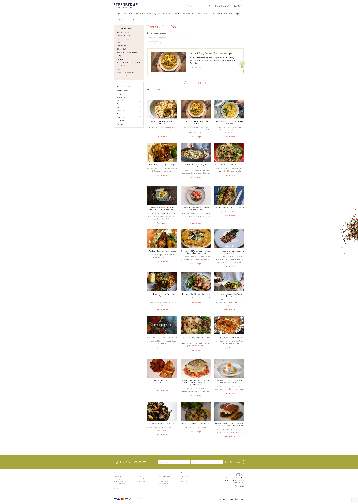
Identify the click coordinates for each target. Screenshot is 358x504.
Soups (119, 69)
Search (154, 43)
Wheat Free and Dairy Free (125, 76)
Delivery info (184, 479)
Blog (230, 14)
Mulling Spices (202, 14)
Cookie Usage (162, 486)
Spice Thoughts (118, 476)
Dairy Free (120, 124)
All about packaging (120, 481)
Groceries (177, 14)
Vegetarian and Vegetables (125, 72)
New (130, 14)
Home (116, 20)
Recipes (237, 14)
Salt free (119, 107)
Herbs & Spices (139, 14)
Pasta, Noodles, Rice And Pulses (127, 52)
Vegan (119, 114)
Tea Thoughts (118, 479)
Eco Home (186, 14)
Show (149, 89)
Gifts (193, 14)
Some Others (121, 66)
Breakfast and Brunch (123, 35)
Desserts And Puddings (124, 39)
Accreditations (140, 481)
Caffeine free (121, 97)
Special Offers (122, 14)
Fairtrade (120, 100)
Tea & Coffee (162, 14)
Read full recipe (195, 67)
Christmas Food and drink (218, 14)
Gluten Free (121, 121)
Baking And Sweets (123, 32)
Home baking (151, 14)
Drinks (119, 42)
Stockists (116, 486)
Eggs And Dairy (122, 45)
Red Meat (120, 59)
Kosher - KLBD (122, 117)
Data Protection (163, 483)
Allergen (119, 94)
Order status (184, 476)
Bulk (170, 14)
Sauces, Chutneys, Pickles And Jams (128, 62)
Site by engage (239, 499)
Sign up (235, 462)
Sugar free (120, 111)
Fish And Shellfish (122, 49)
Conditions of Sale (163, 476)
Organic (119, 104)
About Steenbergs (119, 483)
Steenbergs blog (141, 479)
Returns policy (185, 481)
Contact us (117, 488)
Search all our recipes (156, 33)
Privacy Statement (163, 481)
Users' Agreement (163, 479)
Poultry (119, 55)
